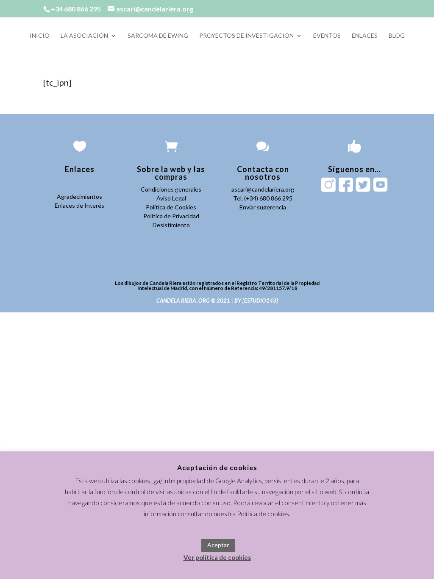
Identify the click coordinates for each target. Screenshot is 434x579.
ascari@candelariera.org (262, 189)
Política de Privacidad (171, 216)
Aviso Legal (171, 198)
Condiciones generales (171, 189)
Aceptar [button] (218, 544)
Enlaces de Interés (79, 205)
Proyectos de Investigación (246, 36)
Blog (397, 36)
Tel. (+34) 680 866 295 (262, 198)
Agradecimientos (79, 196)
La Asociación (84, 36)
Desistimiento (171, 224)
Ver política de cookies (217, 557)
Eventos (327, 36)
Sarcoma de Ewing (158, 36)
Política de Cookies (171, 207)
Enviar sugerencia (262, 207)
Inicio (40, 36)
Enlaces (365, 36)
